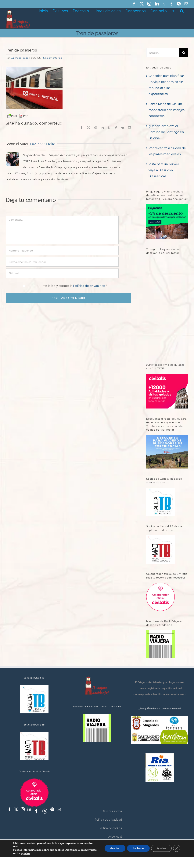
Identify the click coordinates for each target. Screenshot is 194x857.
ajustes (25, 853)
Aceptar (115, 848)
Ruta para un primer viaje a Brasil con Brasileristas (164, 170)
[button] (182, 10)
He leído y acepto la (75, 286)
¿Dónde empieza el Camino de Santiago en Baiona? (166, 132)
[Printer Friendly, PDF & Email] (17, 116)
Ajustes (161, 848)
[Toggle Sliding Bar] (173, 10)
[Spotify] (52, 809)
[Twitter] (16, 809)
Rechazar (138, 848)
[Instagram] (23, 809)
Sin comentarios (52, 57)
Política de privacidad (89, 286)
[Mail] (59, 809)
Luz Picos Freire (19, 57)
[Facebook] (9, 809)
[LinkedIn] (29, 809)
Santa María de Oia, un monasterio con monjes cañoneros (167, 110)
